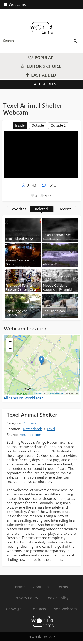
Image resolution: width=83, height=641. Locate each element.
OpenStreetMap (55, 393)
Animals (30, 423)
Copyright (14, 608)
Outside (38, 125)
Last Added (43, 75)
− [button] (10, 348)
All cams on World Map (24, 398)
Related (41, 209)
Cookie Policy (57, 597)
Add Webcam (65, 608)
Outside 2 (58, 125)
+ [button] (10, 341)
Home (20, 586)
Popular (43, 57)
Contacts (38, 608)
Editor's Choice (43, 66)
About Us (41, 586)
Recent (65, 209)
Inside (20, 125)
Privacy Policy (26, 597)
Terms (62, 586)
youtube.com (30, 434)
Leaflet (38, 393)
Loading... (41, 365)
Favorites (18, 209)
